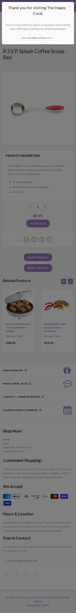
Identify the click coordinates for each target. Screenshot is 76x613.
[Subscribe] (53, 38)
